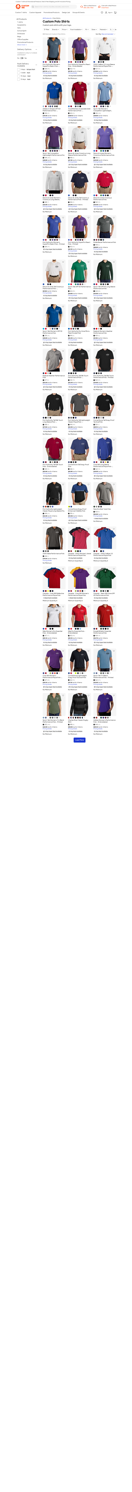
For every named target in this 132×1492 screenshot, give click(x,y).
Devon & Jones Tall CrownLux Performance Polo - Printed (78, 199)
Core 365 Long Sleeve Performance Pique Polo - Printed (102, 466)
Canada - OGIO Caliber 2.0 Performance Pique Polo (103, 554)
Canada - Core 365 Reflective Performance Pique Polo (53, 594)
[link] (22, 6)
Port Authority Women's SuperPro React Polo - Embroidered (51, 66)
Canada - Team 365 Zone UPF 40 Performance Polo (104, 594)
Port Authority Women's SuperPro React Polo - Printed (54, 243)
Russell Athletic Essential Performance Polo (102, 632)
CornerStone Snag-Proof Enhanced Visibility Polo (77, 510)
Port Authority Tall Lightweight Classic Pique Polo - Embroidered (79, 422)
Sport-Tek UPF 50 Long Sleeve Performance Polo (104, 288)
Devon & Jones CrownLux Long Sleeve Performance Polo (79, 154)
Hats (19, 28)
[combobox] (54, 7)
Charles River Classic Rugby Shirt (78, 721)
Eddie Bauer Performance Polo (104, 242)
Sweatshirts (21, 25)
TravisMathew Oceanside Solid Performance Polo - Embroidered (79, 110)
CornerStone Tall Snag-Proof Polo (78, 465)
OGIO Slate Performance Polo (53, 554)
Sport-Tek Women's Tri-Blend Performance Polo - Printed (53, 721)
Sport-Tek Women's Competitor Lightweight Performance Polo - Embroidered (102, 111)
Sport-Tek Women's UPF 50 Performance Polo (52, 332)
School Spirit (21, 31)
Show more (21, 45)
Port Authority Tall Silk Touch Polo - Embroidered (53, 465)
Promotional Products (25, 42)
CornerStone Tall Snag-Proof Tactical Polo (103, 421)
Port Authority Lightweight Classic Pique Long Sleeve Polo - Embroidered (54, 511)
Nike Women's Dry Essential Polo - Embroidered (52, 632)
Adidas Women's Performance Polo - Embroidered (104, 721)
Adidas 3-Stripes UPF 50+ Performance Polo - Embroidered (52, 110)
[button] (108, 8)
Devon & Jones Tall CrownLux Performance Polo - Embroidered (53, 288)
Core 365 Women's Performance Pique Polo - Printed (52, 677)
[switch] (21, 58)
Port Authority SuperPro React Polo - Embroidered (79, 65)
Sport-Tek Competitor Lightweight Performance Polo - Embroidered (54, 155)
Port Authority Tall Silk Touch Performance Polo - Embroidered (78, 377)
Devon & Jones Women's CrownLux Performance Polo (103, 154)
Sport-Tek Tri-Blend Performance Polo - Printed (103, 676)
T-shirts (20, 22)
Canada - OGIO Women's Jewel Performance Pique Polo (79, 554)
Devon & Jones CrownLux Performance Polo (102, 199)
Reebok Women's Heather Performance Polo (102, 332)
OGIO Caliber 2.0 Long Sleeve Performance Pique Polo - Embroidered (104, 66)
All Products (47, 18)
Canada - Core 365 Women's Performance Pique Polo (78, 594)
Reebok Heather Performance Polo (54, 376)
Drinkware (21, 34)
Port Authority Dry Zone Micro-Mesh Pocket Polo (79, 332)
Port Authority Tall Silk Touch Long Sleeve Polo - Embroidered (53, 422)
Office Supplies (22, 39)
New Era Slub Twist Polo (102, 509)
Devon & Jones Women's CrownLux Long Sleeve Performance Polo (51, 199)
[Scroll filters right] (113, 29)
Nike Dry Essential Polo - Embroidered (76, 632)
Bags (19, 36)
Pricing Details (47, 73)
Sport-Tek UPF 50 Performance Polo (79, 288)
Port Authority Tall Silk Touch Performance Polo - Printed (103, 376)
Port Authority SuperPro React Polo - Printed (79, 243)
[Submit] (33, 7)
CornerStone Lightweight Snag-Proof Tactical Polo (77, 676)
